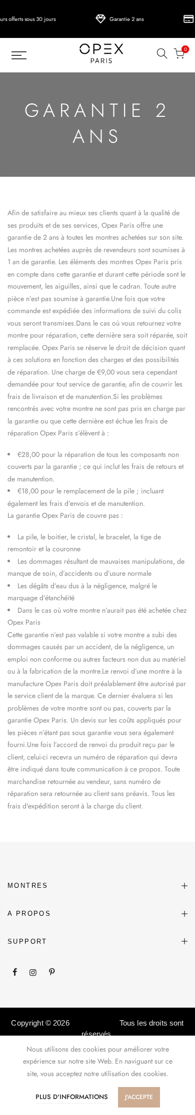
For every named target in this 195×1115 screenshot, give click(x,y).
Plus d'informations (72, 1097)
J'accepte (139, 1097)
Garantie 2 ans (122, 19)
